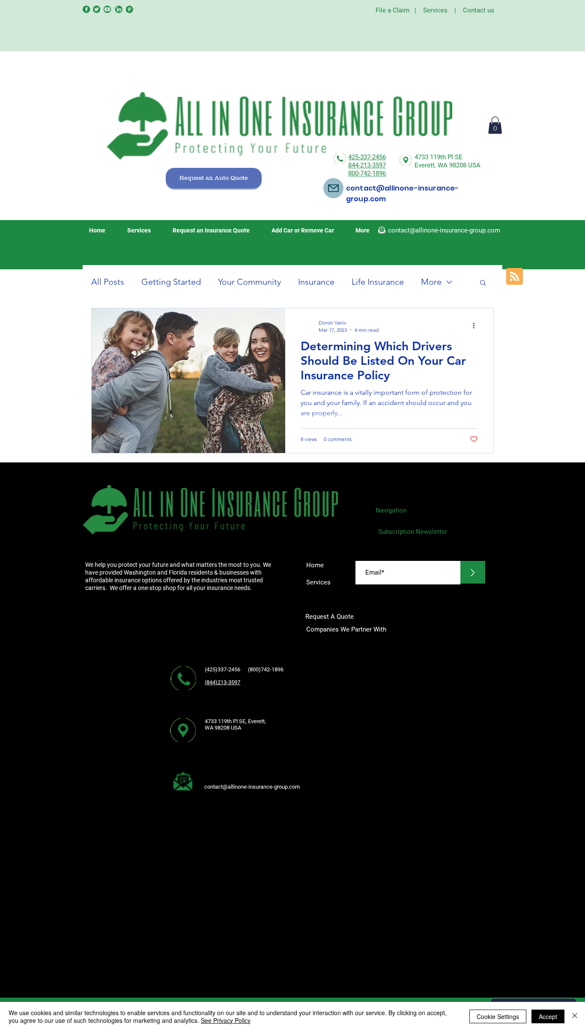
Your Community (249, 282)
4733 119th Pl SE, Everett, (235, 721)
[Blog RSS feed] (514, 277)
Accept (548, 1016)
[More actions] (477, 326)
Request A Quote (330, 616)
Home (315, 565)
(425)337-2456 (223, 669)
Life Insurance (378, 282)
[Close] (575, 1016)
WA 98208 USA (459, 165)
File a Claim (392, 10)
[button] (495, 125)
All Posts (107, 282)
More (431, 282)
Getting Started (171, 282)
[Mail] (333, 188)
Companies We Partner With (346, 629)
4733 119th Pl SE (439, 157)
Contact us (478, 10)
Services (435, 10)
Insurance (316, 282)
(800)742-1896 (268, 669)
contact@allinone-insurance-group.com (444, 230)
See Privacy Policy (226, 1020)
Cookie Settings (498, 1016)
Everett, (426, 165)
